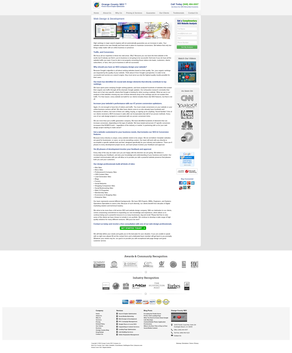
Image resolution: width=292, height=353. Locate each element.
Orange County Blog (102, 330)
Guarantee (150, 13)
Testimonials (178, 13)
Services (99, 320)
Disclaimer (185, 343)
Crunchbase (119, 345)
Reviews (98, 328)
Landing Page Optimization (127, 329)
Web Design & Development (128, 319)
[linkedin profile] (192, 184)
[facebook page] (180, 184)
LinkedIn (111, 345)
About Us (107, 13)
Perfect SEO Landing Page (152, 316)
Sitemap (178, 343)
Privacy (196, 343)
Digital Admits (107, 347)
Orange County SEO (114, 4)
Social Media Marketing (126, 316)
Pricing (98, 322)
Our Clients (164, 13)
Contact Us (193, 13)
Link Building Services (126, 332)
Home (96, 13)
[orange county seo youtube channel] (180, 189)
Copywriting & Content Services (129, 327)
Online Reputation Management (129, 335)
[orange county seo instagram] (188, 189)
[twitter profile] (184, 184)
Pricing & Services (134, 13)
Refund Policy (100, 324)
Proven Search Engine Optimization (113, 6)
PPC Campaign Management (128, 321)
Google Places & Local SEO (127, 324)
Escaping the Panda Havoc (152, 314)
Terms (191, 343)
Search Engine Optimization (128, 314)
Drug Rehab (100, 332)
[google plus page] (188, 184)
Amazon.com (138, 345)
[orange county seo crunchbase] (184, 189)
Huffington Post (128, 345)
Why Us (118, 13)
